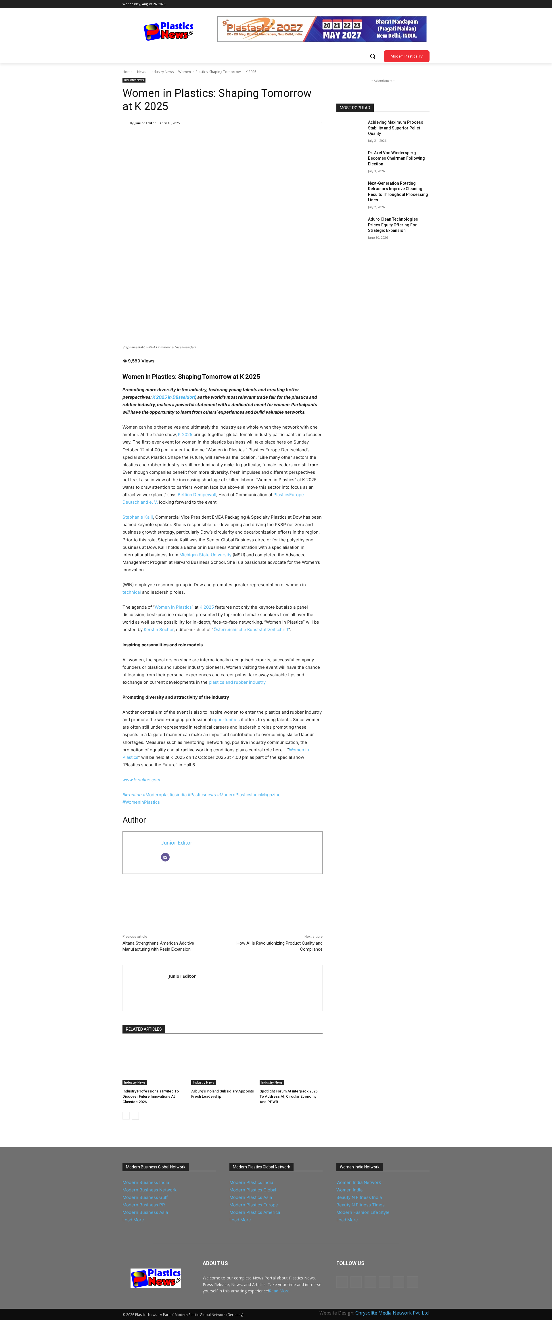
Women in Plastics (173, 607)
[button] (372, 56)
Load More (133, 1219)
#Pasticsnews (202, 794)
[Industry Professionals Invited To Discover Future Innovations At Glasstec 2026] (153, 1063)
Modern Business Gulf (145, 1197)
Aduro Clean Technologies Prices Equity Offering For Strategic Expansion (393, 225)
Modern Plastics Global (252, 1190)
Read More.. (280, 1291)
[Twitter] (418, 4)
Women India (349, 1190)
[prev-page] (126, 1116)
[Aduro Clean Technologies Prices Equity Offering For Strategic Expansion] (350, 226)
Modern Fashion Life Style (363, 1212)
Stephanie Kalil (137, 517)
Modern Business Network (149, 1190)
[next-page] (135, 1116)
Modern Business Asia (145, 1212)
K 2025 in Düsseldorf (173, 397)
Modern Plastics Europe (253, 1205)
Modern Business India (145, 1182)
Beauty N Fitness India (359, 1197)
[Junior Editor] (126, 123)
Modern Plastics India (251, 1182)
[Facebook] (394, 4)
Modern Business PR (143, 1205)
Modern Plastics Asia (250, 1197)
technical (131, 592)
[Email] (165, 857)
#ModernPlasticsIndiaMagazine (249, 794)
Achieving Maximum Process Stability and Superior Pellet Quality (395, 128)
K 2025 (185, 434)
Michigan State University (205, 554)
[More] (217, 138)
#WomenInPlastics (141, 802)
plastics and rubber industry (237, 682)
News (141, 71)
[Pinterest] (190, 138)
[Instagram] (410, 4)
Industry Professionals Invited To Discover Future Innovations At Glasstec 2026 (150, 1096)
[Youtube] (402, 4)
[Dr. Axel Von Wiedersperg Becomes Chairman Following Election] (350, 160)
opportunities (226, 719)
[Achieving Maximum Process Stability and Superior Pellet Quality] (350, 129)
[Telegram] (426, 4)
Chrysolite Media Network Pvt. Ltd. (392, 1313)
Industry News (162, 71)
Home (127, 71)
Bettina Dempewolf (197, 494)
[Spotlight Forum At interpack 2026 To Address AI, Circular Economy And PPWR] (291, 1063)
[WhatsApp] (203, 138)
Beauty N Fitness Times (360, 1205)
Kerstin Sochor (159, 629)
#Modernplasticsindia (165, 794)
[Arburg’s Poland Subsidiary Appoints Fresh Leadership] (222, 1063)
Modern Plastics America (254, 1212)
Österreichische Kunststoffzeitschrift (251, 629)
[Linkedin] (386, 4)
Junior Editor (145, 123)
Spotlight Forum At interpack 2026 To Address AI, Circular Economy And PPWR (288, 1096)
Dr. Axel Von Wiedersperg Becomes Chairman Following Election (396, 158)
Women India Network (358, 1182)
